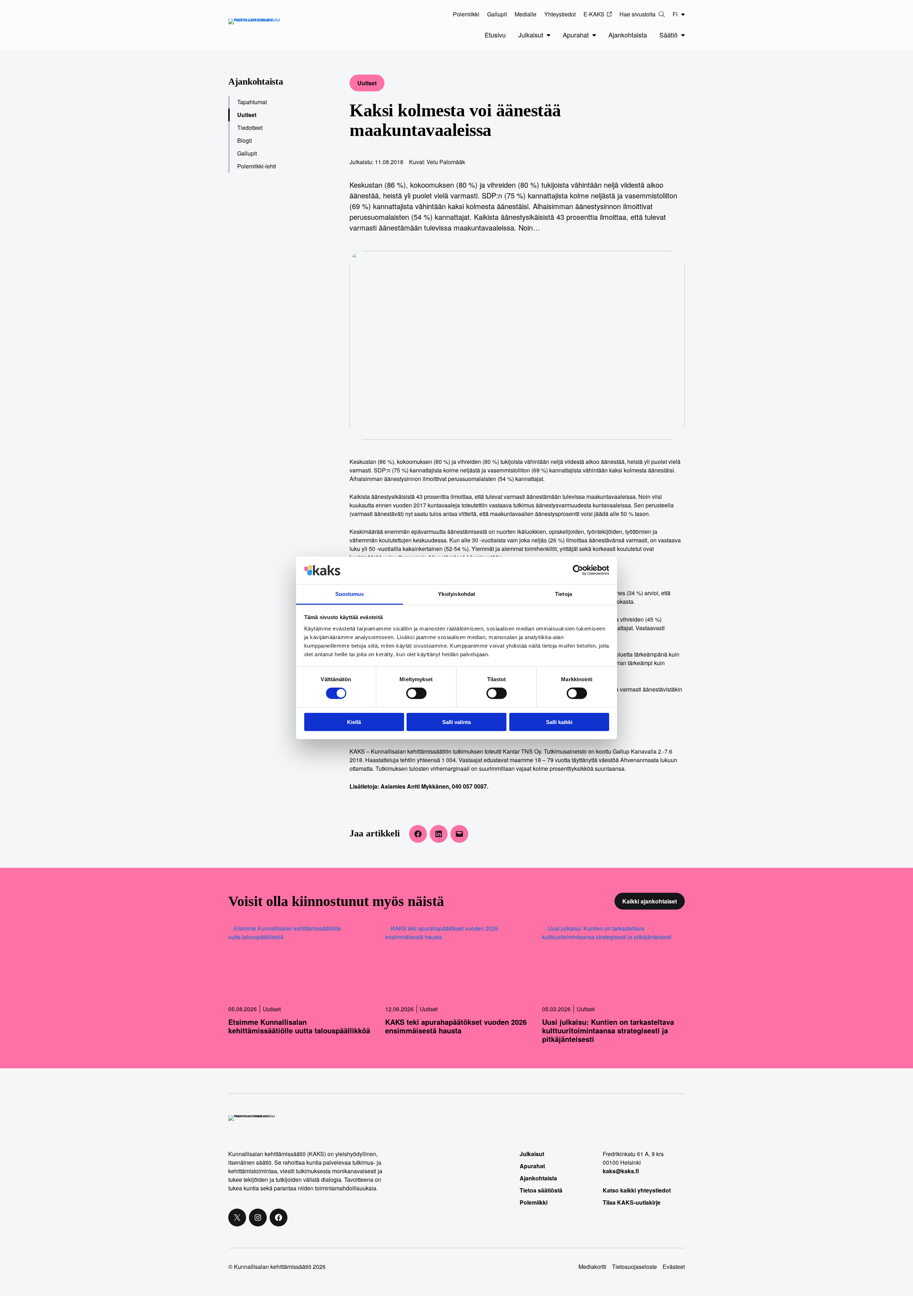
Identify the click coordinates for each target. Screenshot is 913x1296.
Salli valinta (456, 722)
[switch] (416, 693)
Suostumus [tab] (349, 594)
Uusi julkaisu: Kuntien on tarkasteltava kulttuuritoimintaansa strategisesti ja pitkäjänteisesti (608, 1030)
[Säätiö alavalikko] (683, 35)
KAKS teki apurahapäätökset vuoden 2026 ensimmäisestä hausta (456, 1026)
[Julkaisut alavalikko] (548, 35)
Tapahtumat (252, 102)
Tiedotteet (249, 127)
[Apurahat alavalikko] (594, 35)
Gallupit (247, 153)
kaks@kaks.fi (621, 1171)
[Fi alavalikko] (683, 14)
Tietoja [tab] (563, 594)
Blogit (244, 140)
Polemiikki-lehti (256, 166)
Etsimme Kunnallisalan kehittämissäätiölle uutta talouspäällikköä (299, 1026)
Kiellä (354, 722)
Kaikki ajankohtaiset (649, 901)
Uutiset (367, 83)
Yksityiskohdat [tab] (456, 594)
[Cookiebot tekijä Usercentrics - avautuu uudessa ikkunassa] (578, 570)
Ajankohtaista (255, 81)
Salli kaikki (559, 722)
